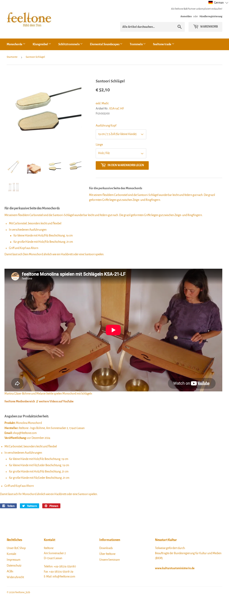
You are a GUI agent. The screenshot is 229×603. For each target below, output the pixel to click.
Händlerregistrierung (210, 16)
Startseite (12, 57)
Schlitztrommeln (69, 44)
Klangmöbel (41, 44)
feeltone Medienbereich (19, 401)
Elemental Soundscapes (105, 44)
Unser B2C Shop (16, 548)
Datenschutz (14, 565)
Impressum (13, 559)
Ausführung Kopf (106, 125)
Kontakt (11, 554)
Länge (99, 144)
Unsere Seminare (109, 559)
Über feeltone (107, 554)
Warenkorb (209, 26)
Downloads (106, 548)
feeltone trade (162, 44)
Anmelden (186, 16)
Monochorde (15, 44)
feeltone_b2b (22, 592)
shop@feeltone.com (25, 433)
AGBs (10, 571)
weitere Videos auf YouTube (56, 401)
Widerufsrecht (15, 577)
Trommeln (136, 44)
